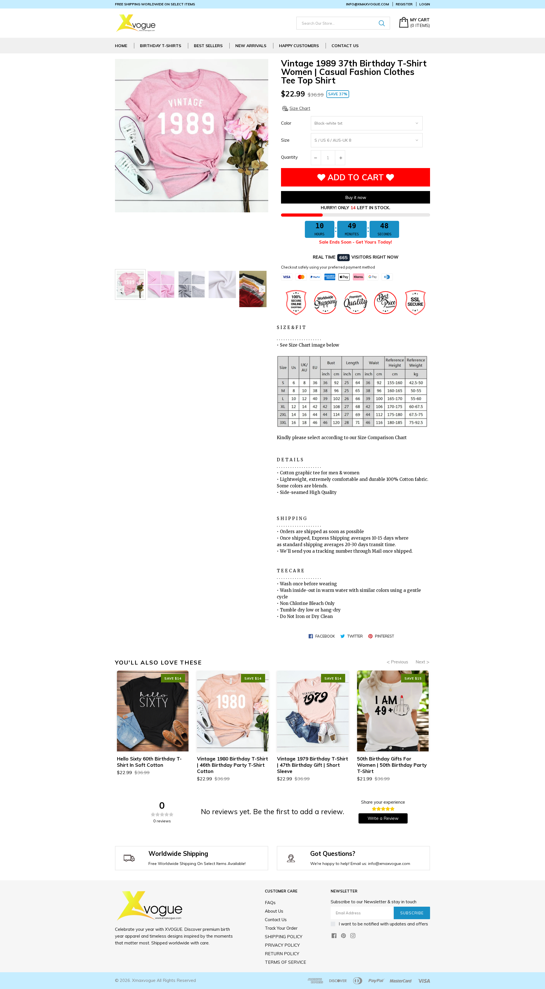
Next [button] (262, 289)
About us (274, 911)
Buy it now (355, 197)
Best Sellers (208, 45)
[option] (130, 284)
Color (286, 123)
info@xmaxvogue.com (367, 4)
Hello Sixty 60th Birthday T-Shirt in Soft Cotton (149, 762)
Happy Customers (299, 45)
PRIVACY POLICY (282, 945)
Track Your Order (281, 928)
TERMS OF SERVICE (285, 962)
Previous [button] (121, 289)
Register (404, 4)
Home (121, 45)
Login (424, 4)
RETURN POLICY (282, 953)
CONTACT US (345, 45)
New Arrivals (250, 45)
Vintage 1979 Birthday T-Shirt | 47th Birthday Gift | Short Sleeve (312, 765)
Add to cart (355, 177)
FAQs (270, 902)
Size (285, 140)
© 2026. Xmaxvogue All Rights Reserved (155, 980)
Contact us (276, 919)
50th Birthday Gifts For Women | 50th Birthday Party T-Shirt (392, 765)
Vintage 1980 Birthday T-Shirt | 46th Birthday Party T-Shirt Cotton (232, 765)
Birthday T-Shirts (160, 45)
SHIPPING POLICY (283, 936)
